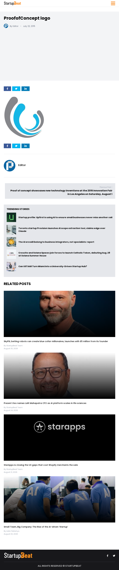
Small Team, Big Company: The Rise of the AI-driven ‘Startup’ (36, 526)
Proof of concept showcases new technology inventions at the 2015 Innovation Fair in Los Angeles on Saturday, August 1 (61, 192)
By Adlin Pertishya (11, 531)
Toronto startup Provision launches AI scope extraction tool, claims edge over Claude (61, 230)
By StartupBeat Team (13, 345)
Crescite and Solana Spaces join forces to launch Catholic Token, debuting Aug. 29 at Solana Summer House (64, 254)
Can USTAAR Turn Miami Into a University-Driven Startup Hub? (52, 266)
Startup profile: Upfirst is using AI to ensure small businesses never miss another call (65, 217)
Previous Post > (106, 187)
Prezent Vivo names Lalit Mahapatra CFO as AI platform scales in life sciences (45, 403)
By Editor (14, 26)
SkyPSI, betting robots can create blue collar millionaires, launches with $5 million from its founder (56, 341)
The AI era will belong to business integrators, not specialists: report (56, 242)
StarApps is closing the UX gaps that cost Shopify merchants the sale (41, 465)
